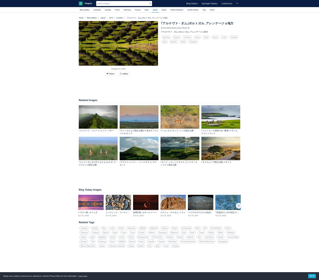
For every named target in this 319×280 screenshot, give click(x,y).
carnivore (209, 237)
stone (131, 237)
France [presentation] (138, 10)
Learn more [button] (82, 276)
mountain (131, 228)
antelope (102, 241)
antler (131, 246)
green (215, 37)
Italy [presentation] (204, 10)
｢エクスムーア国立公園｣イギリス (216, 162)
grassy (177, 37)
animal (151, 232)
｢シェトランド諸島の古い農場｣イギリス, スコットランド (219, 132)
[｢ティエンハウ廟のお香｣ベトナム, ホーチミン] (155, 43)
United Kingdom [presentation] (176, 10)
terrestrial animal (188, 241)
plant (183, 42)
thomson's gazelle (116, 246)
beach (105, 232)
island (112, 237)
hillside (143, 228)
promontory (157, 237)
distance (84, 232)
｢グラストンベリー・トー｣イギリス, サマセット (138, 163)
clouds (141, 232)
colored (234, 37)
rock (115, 232)
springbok (223, 241)
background (143, 237)
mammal (174, 232)
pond (122, 237)
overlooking (216, 228)
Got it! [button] (312, 276)
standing (162, 232)
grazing (166, 37)
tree (132, 232)
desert (180, 237)
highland (153, 228)
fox (199, 237)
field (206, 37)
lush (224, 37)
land (124, 232)
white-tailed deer (206, 241)
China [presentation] (117, 10)
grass (197, 37)
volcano (170, 237)
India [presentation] (147, 10)
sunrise (84, 241)
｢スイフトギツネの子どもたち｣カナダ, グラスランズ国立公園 (97, 163)
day (164, 42)
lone (166, 246)
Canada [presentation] (108, 10)
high (157, 246)
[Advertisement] (159, 88)
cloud (227, 228)
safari (102, 246)
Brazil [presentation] (212, 10)
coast (83, 237)
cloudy (220, 237)
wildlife (122, 241)
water (220, 232)
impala (161, 241)
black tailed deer (88, 246)
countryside (233, 237)
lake (92, 237)
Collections (227, 3)
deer (112, 241)
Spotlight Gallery (210, 3)
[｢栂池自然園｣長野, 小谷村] (81, 43)
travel (201, 232)
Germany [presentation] (127, 10)
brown (132, 241)
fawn (141, 241)
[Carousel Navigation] (159, 207)
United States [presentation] (193, 10)
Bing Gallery (192, 3)
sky (103, 228)
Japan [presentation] (155, 10)
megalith (102, 237)
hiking (211, 232)
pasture (187, 37)
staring (175, 246)
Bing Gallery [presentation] (84, 10)
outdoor (193, 42)
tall (92, 241)
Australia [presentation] (97, 10)
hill (205, 228)
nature (173, 42)
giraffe (141, 246)
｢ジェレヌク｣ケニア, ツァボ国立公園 (177, 130)
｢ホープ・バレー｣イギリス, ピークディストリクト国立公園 (179, 163)
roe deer (172, 241)
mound (190, 237)
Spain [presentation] (164, 10)
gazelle (151, 241)
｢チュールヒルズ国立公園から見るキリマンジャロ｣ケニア (139, 132)
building (231, 232)
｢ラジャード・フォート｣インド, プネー (96, 130)
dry (149, 246)
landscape (186, 228)
